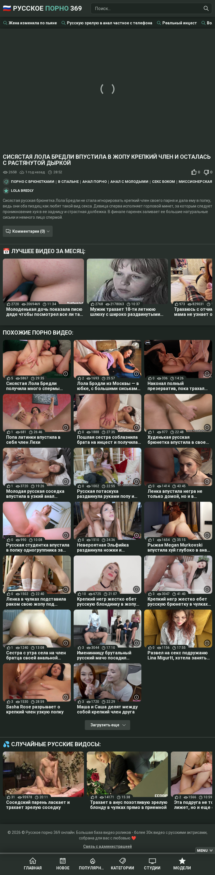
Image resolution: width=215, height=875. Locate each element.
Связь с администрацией (107, 846)
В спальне (68, 182)
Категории (122, 868)
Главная (33, 868)
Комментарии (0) (28, 231)
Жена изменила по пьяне (33, 23)
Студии (152, 868)
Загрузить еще (104, 725)
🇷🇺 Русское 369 (42, 8)
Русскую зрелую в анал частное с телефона (109, 23)
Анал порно (94, 182)
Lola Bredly (22, 191)
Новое (62, 868)
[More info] (65, 373)
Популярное (92, 868)
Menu (202, 850)
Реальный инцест (179, 23)
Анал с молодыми (129, 182)
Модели (182, 868)
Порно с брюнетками (32, 182)
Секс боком (163, 182)
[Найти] (206, 8)
